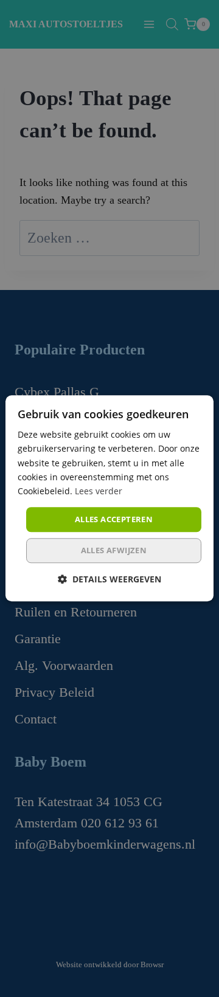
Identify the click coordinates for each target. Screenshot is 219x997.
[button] (109, 580)
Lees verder (98, 491)
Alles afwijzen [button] (114, 550)
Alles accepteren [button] (114, 519)
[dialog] (109, 498)
